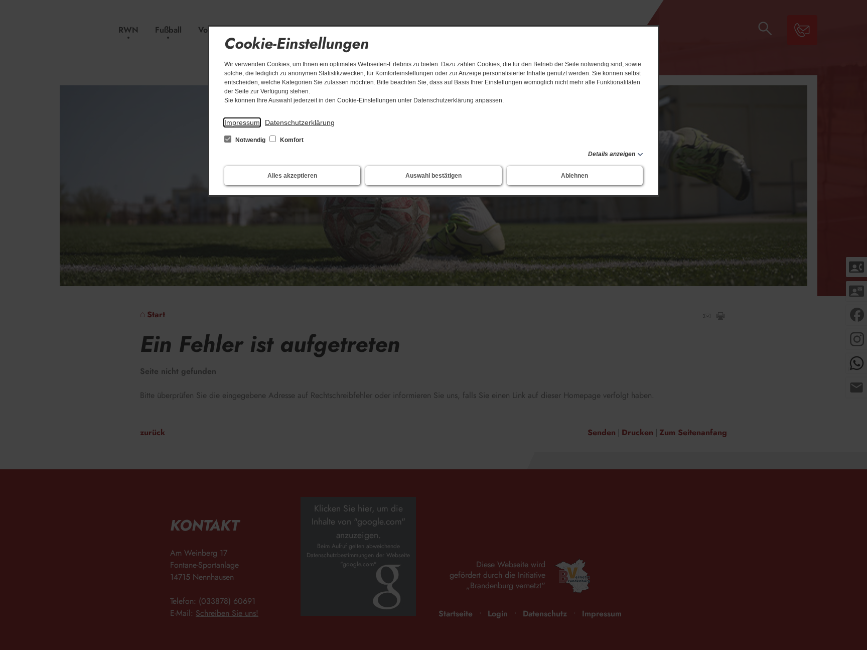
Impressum (242, 122)
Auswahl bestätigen (433, 175)
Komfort (291, 140)
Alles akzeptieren (292, 175)
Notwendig (250, 140)
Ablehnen (574, 175)
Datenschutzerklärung (300, 122)
